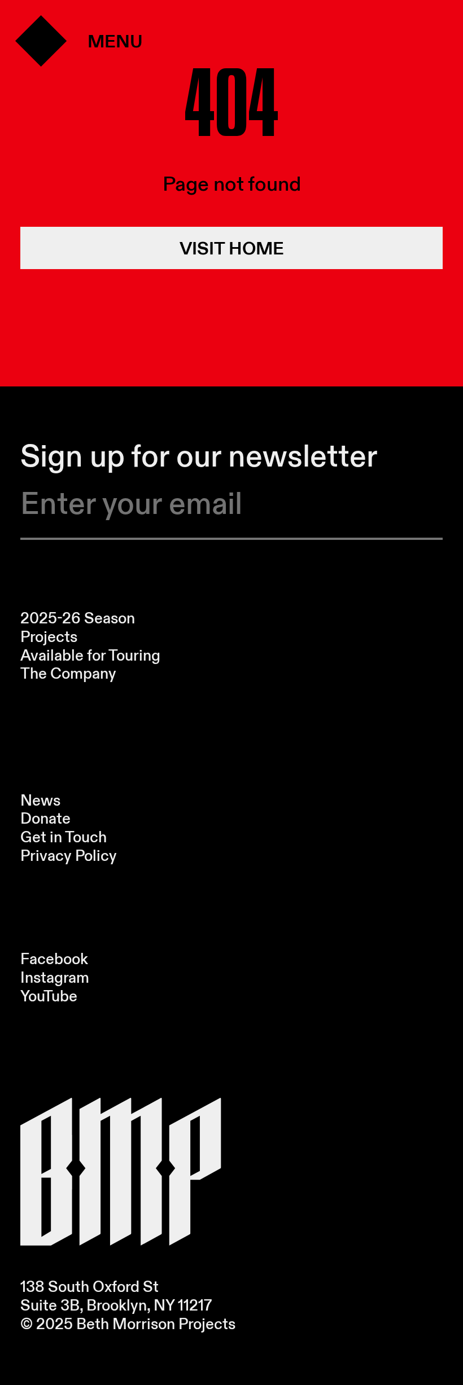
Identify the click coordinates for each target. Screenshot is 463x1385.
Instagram (54, 977)
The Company (68, 673)
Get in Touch (63, 837)
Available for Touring (90, 655)
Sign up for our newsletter (199, 456)
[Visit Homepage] (120, 1172)
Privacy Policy (68, 855)
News (40, 800)
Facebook (54, 958)
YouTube (48, 996)
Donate (45, 818)
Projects (48, 636)
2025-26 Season (77, 618)
